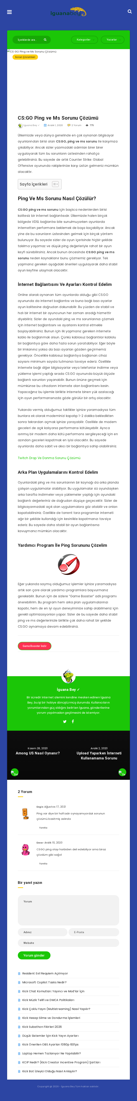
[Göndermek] (45, 39)
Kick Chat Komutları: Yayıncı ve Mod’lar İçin (53, 991)
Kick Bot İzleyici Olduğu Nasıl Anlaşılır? (49, 1071)
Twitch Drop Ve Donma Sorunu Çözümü (49, 458)
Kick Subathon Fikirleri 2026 (42, 1027)
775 (91, 125)
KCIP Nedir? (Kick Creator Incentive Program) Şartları (61, 1062)
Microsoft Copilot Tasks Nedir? (44, 982)
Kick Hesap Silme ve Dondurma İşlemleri (51, 1018)
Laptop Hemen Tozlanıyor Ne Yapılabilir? (51, 1053)
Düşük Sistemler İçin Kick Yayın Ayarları (50, 1036)
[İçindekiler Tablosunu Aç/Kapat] (53, 184)
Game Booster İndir (35, 646)
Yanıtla (43, 827)
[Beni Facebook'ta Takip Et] (73, 721)
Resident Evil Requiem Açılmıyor (45, 973)
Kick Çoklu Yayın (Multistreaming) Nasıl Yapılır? (56, 1009)
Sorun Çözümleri (25, 57)
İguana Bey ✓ (68, 689)
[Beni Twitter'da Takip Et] (65, 721)
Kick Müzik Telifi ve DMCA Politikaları (48, 1000)
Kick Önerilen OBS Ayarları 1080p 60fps (50, 1044)
